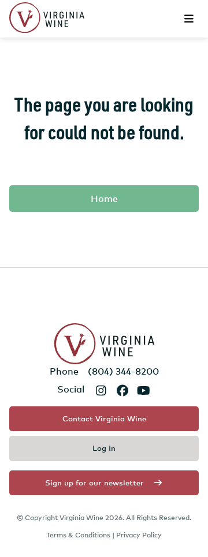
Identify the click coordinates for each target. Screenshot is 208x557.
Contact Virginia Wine (104, 418)
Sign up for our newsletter (94, 482)
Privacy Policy (139, 534)
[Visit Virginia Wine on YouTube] (143, 390)
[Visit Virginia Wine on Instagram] (101, 390)
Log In (104, 448)
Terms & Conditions (78, 534)
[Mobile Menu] (189, 18)
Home (104, 198)
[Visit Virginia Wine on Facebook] (122, 390)
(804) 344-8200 (123, 371)
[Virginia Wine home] (46, 18)
